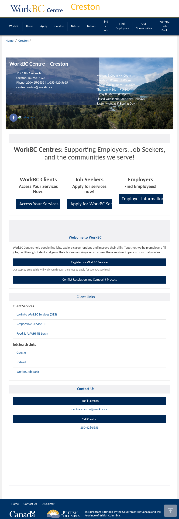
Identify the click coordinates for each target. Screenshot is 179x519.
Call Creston (89, 419)
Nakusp (75, 26)
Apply (44, 26)
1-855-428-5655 (57, 83)
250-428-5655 (35, 83)
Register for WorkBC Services (89, 262)
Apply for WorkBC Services (90, 204)
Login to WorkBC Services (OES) (37, 314)
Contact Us (30, 503)
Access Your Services (39, 204)
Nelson (91, 26)
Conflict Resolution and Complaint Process (89, 280)
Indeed (21, 362)
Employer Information (142, 199)
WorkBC (14, 26)
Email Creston (90, 401)
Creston (85, 7)
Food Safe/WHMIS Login (32, 334)
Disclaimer (48, 503)
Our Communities (144, 26)
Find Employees (122, 26)
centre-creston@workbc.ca (34, 87)
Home (29, 26)
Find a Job (105, 26)
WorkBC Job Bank (164, 26)
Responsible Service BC (31, 324)
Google (21, 353)
